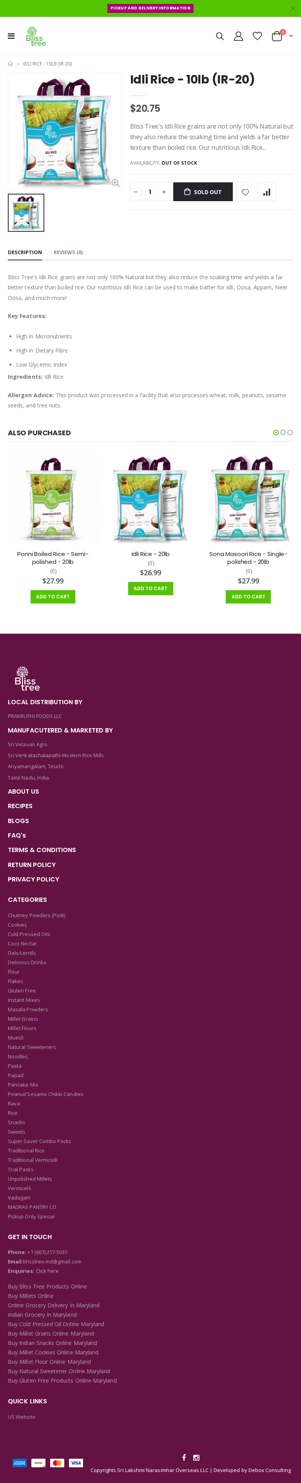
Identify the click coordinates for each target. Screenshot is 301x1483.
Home (11, 63)
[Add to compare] (266, 191)
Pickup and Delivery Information (150, 8)
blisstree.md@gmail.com (52, 1261)
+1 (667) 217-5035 (47, 1252)
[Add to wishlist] (245, 191)
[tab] (25, 252)
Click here (47, 1270)
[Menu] (11, 36)
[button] (275, 432)
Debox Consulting (269, 1470)
